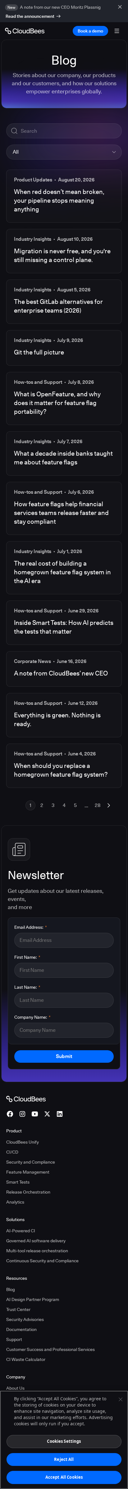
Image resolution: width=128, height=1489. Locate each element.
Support (14, 1339)
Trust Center (18, 1309)
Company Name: (32, 1017)
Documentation (21, 1329)
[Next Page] (109, 805)
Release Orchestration (28, 1192)
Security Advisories (25, 1319)
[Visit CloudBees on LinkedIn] (59, 1114)
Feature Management (27, 1172)
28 (97, 805)
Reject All (64, 1459)
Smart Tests (18, 1182)
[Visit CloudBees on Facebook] (10, 1114)
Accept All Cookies (64, 1477)
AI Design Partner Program (32, 1299)
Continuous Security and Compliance (42, 1260)
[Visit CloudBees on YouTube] (35, 1114)
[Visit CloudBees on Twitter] (47, 1114)
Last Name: (27, 987)
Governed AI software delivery (36, 1240)
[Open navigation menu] (117, 31)
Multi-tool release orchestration (37, 1250)
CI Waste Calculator (25, 1359)
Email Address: (30, 927)
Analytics (15, 1202)
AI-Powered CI (20, 1230)
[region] (64, 1440)
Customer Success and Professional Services (50, 1349)
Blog (10, 1289)
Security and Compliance (30, 1162)
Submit (64, 1056)
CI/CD (12, 1152)
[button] (64, 152)
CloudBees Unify (22, 1142)
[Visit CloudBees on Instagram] (22, 1114)
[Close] (120, 1399)
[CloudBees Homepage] (26, 1099)
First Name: (27, 957)
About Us (15, 1388)
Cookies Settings (64, 1441)
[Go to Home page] (24, 31)
